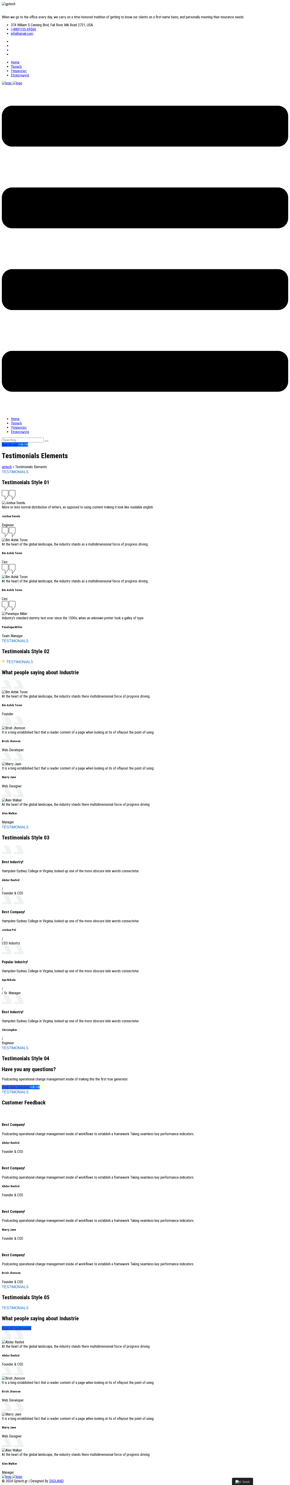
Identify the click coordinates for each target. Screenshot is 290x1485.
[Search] (46, 441)
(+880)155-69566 (23, 29)
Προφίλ (16, 66)
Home (15, 62)
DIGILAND (56, 1481)
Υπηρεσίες (19, 71)
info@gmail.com (22, 33)
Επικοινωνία (20, 75)
